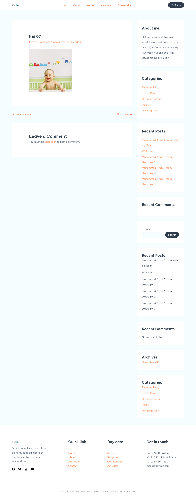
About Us (74, 457)
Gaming (90, 5)
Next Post (124, 114)
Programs (113, 457)
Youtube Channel (126, 5)
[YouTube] (32, 469)
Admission (74, 461)
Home (64, 5)
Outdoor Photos (151, 99)
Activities (112, 466)
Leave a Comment (39, 42)
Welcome (147, 151)
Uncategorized (150, 110)
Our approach (115, 461)
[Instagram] (26, 469)
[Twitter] (19, 469)
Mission (111, 453)
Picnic (145, 105)
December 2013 (151, 362)
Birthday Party (150, 87)
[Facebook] (13, 469)
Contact (72, 466)
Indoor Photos (61, 42)
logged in (50, 142)
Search (146, 229)
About (76, 5)
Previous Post (22, 114)
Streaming (106, 5)
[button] (176, 5)
